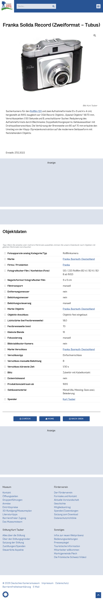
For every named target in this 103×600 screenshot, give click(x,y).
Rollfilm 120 (36, 111)
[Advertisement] (51, 186)
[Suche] (53, 6)
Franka (66, 265)
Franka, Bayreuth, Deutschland (79, 259)
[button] (98, 6)
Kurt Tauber (69, 399)
